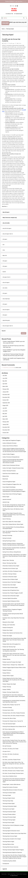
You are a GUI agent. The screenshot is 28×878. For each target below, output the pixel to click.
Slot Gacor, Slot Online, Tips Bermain (11, 754)
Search (3, 330)
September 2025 (6, 402)
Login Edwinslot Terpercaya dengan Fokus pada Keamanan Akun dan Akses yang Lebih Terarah (12, 1)
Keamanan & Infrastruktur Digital (10, 576)
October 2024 (5, 432)
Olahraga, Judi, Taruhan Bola (9, 624)
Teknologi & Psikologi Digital (9, 819)
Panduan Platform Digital (8, 675)
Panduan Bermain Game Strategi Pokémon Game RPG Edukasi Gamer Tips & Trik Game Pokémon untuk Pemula (14, 640)
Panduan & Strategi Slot (8, 627)
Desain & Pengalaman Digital (9, 481)
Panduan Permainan (7, 670)
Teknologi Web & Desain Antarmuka (10, 847)
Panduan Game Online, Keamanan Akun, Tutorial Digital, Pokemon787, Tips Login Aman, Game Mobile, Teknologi (14, 655)
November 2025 (6, 397)
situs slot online (6, 737)
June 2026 (5, 378)
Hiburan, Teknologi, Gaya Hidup (9, 563)
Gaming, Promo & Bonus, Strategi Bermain (12, 552)
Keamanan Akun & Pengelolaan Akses (11, 590)
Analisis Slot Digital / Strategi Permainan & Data (13, 468)
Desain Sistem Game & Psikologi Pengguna (12, 494)
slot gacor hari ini (6, 277)
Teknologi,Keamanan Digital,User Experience (12, 852)
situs (4, 250)
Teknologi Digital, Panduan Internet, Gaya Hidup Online (14, 833)
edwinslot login (6, 502)
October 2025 (5, 400)
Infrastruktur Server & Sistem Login (10, 568)
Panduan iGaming (6, 659)
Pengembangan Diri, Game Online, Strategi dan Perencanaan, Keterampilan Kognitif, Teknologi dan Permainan (14, 696)
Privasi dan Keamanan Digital (9, 723)
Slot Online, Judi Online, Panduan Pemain (11, 759)
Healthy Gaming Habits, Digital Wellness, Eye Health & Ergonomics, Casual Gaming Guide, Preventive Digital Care (14, 556)
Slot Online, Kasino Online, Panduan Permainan (13, 768)
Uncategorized (6, 863)
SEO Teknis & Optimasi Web (9, 729)
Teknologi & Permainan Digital (9, 817)
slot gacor (5, 239)
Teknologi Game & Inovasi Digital (10, 836)
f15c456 (5, 43)
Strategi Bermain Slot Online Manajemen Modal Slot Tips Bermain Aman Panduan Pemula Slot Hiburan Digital (14, 780)
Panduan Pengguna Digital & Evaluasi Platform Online (14, 667)
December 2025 (6, 394)
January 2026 (5, 391)
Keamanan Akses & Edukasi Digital (10, 579)
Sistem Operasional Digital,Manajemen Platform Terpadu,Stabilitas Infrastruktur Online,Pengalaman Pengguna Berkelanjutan (14, 733)
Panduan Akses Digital (7, 630)
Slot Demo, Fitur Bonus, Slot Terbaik (10, 748)
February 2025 (6, 421)
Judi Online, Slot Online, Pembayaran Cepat (12, 571)
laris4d (4, 271)
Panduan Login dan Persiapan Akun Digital (12, 662)
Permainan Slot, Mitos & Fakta (9, 718)
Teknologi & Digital (7, 795)
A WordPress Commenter (8, 367)
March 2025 (5, 419)
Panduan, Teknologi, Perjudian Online (11, 692)
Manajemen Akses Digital (8, 622)
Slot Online (5, 756)
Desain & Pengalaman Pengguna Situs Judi (12, 484)
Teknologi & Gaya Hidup (8, 800)
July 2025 (5, 408)
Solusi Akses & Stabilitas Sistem (10, 776)
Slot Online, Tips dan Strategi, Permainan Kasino (13, 773)
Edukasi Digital (6, 496)
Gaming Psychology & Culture (9, 540)
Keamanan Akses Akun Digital (9, 584)
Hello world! (18, 367)
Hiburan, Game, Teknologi (8, 560)
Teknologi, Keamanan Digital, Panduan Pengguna (13, 849)
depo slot (5, 255)
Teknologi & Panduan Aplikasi (9, 814)
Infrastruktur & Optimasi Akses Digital (11, 565)
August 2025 (5, 405)
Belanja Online (6, 476)
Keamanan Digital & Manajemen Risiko (11, 601)
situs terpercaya (6, 298)
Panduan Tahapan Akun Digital (9, 684)
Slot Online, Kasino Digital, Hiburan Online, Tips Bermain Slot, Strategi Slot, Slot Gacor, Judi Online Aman (13, 764)
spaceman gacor (6, 320)
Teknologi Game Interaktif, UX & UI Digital (12, 838)
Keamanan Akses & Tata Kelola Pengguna (12, 582)
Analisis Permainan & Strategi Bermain (11, 457)
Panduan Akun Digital (7, 635)
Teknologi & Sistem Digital (8, 822)
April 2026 (5, 383)
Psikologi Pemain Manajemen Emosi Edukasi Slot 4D (14, 726)
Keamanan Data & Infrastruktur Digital (11, 595)
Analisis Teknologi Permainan (9, 470)
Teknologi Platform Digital (8, 841)
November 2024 (6, 430)
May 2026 (5, 381)
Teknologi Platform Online (8, 844)
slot (3, 244)
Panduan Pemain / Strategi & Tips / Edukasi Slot (13, 664)
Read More (4, 206)
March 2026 (5, 386)
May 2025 (5, 413)
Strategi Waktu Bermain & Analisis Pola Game (13, 790)
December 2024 (6, 427)
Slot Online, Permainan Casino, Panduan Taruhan (13, 770)
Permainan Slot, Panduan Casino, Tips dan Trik (13, 721)
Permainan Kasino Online (8, 710)
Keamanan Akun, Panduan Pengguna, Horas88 (13, 593)
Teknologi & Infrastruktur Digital (9, 806)
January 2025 (5, 424)
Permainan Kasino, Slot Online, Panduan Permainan (14, 713)
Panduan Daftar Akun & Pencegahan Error (12, 644)
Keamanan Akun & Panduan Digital (10, 587)
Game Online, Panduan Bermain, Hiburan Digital (13, 524)
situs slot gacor (6, 282)
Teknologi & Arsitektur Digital (9, 792)
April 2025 (5, 416)
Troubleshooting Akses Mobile (9, 860)
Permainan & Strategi (7, 707)
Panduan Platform (6, 673)
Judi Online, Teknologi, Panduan (9, 574)
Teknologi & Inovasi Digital (8, 809)
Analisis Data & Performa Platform (10, 445)
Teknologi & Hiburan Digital (9, 803)
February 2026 (6, 389)
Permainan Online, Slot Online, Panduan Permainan (14, 715)
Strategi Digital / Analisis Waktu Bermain (11, 784)
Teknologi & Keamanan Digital (9, 811)
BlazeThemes (15, 875)
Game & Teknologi (7, 519)
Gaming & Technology (7, 535)
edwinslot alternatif (7, 499)
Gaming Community (7, 538)
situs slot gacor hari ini (8, 233)
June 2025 (5, 411)
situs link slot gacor (7, 228)
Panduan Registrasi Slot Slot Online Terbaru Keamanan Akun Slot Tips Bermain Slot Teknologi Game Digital (13, 680)
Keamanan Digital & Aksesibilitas (10, 598)
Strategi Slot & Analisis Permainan (10, 787)
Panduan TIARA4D (7, 689)
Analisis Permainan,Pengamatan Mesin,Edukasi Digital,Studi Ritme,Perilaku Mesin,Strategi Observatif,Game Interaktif (13, 461)
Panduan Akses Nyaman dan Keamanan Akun (12, 633)
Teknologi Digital (6, 828)
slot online (5, 288)
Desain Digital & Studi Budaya (9, 487)
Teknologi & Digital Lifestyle (9, 798)
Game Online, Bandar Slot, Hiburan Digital (12, 521)
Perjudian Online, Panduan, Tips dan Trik (11, 704)
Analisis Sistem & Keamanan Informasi (11, 465)
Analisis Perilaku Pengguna (8, 454)
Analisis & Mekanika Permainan (9, 443)
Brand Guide (5, 478)
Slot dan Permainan (7, 746)
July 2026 (5, 375)
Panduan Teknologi (7, 686)
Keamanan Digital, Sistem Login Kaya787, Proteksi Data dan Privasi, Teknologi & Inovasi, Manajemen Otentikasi (13, 605)
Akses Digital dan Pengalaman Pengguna (11, 440)
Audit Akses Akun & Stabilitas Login (10, 473)
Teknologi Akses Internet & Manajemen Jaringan (13, 825)
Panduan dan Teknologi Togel (9, 646)
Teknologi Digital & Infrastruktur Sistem (11, 830)
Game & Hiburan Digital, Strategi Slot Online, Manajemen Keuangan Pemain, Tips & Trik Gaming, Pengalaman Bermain (14, 515)
